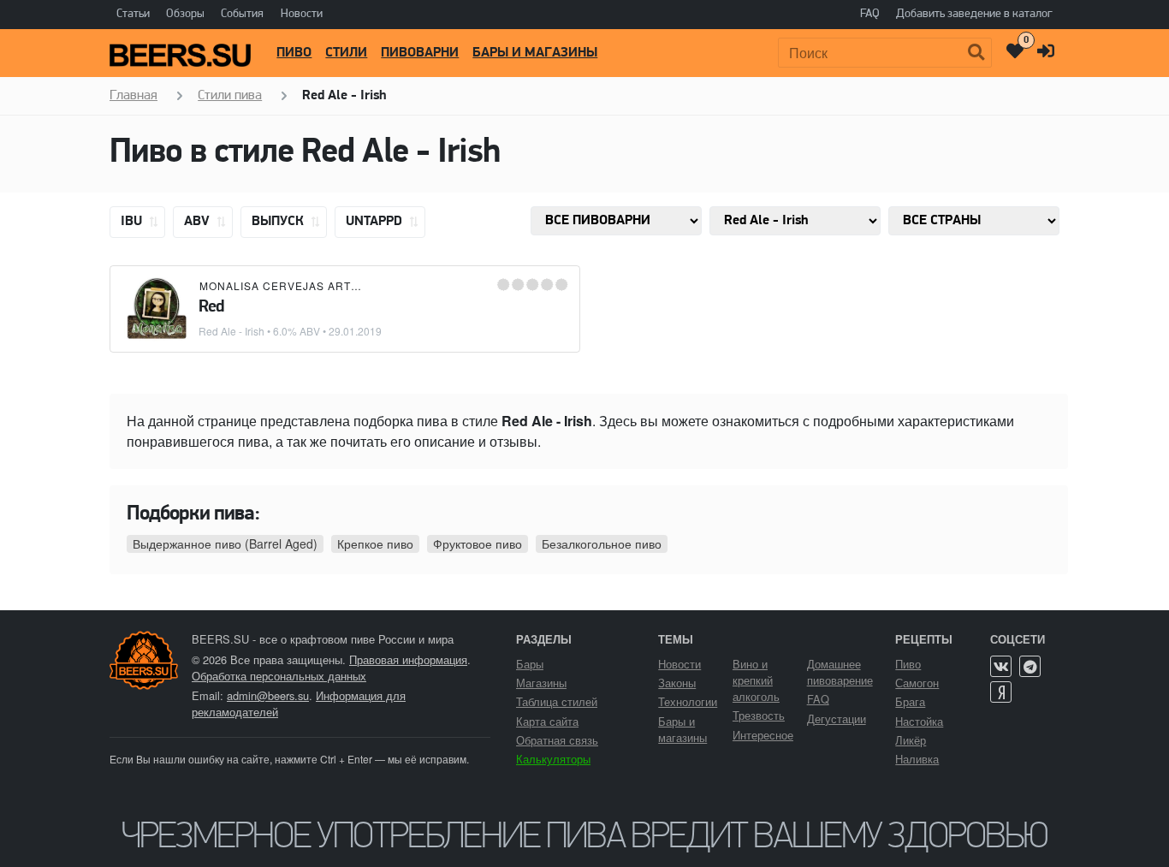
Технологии (687, 701)
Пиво (294, 53)
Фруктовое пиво (477, 543)
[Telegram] (1030, 666)
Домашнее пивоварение (840, 672)
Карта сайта (547, 721)
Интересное (763, 735)
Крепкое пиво (375, 543)
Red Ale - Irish (231, 331)
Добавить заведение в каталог (974, 14)
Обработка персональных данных (279, 676)
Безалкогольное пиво (602, 543)
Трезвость (759, 715)
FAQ (870, 14)
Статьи (133, 14)
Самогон (917, 682)
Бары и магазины (534, 53)
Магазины (541, 682)
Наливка (917, 759)
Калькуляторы (553, 759)
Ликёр (910, 740)
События (242, 14)
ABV (198, 222)
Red (211, 307)
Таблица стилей (556, 701)
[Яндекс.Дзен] (1001, 692)
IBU (133, 222)
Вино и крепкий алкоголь (756, 680)
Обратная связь (557, 740)
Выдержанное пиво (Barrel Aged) (225, 543)
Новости (302, 14)
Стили (346, 53)
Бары (529, 664)
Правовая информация (408, 659)
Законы (677, 682)
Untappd (376, 222)
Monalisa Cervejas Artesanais (300, 285)
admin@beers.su (268, 695)
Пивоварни (420, 53)
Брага (910, 701)
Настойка (919, 721)
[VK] (1001, 666)
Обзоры (185, 14)
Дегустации (836, 718)
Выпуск (279, 222)
